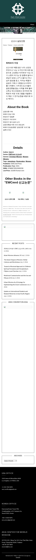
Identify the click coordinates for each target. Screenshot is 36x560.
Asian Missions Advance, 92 (13, 255)
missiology (12, 161)
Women (28, 161)
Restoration (20, 161)
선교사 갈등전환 (18, 45)
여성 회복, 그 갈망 (23, 199)
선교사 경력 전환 (10, 199)
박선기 (11, 152)
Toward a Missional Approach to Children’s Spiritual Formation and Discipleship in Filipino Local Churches (17, 269)
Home (5, 45)
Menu (32, 24)
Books (10, 45)
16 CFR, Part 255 (7, 214)
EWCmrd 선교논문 (15, 154)
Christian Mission (15, 157)
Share (6, 139)
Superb (18, 557)
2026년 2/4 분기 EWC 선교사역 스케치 (16, 248)
